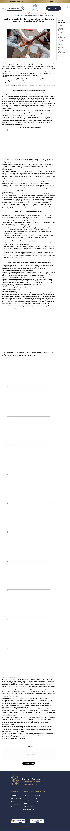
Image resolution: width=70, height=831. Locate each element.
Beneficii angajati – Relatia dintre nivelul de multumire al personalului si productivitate (62, 51)
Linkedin (37, 801)
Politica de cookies (16, 804)
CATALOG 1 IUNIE (53, 8)
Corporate (14, 795)
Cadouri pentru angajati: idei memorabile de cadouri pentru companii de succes (61, 39)
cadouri (47, 194)
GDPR (12, 801)
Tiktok (36, 804)
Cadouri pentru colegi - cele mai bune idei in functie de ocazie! (61, 29)
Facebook (37, 795)
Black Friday (26, 812)
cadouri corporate (8, 305)
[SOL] (38, 821)
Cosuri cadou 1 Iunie (28, 809)
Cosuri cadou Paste (28, 806)
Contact (13, 807)
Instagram (37, 798)
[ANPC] (19, 821)
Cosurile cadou (34, 122)
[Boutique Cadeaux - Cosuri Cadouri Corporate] (35, 8)
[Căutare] (21, 8)
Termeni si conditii (16, 798)
